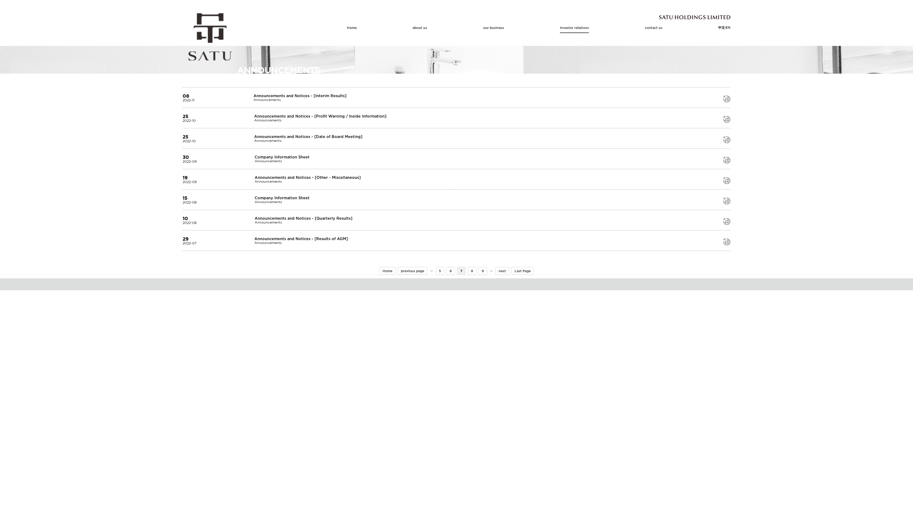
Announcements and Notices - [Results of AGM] (301, 239)
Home (352, 27)
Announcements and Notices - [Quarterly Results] (303, 218)
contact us (653, 27)
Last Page (523, 271)
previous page (412, 271)
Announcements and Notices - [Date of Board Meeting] (308, 136)
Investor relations (574, 27)
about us (420, 27)
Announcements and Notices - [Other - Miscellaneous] (308, 177)
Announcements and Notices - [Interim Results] (299, 96)
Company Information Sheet (282, 157)
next (502, 271)
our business (493, 27)
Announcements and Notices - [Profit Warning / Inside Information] (320, 116)
